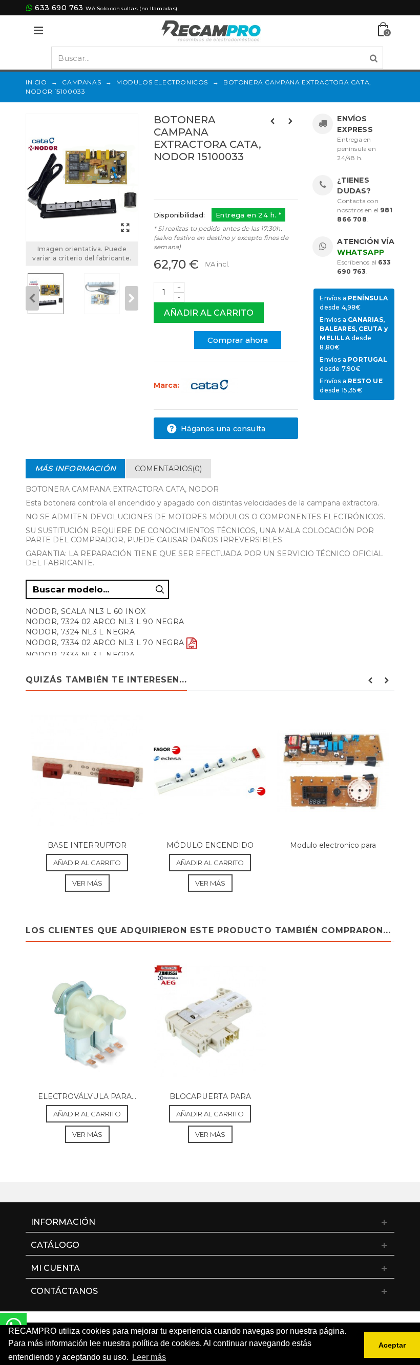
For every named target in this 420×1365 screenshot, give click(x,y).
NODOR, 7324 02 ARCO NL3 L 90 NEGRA (105, 621)
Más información (75, 468)
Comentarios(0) (168, 468)
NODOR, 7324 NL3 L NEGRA (80, 631)
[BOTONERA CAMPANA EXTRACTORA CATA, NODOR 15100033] (82, 177)
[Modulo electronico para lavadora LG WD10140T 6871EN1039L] (333, 771)
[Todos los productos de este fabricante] (209, 385)
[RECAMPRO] (211, 30)
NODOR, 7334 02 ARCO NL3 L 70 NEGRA (105, 642)
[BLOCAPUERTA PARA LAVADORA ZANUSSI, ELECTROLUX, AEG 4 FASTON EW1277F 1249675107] (210, 1021)
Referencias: (176, 178)
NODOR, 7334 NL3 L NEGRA (80, 654)
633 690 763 (59, 7)
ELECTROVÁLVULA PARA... (87, 1096)
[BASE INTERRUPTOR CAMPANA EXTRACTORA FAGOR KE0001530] (87, 771)
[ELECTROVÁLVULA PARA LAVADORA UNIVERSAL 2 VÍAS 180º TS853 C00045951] (87, 1021)
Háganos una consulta (222, 428)
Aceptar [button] (392, 1345)
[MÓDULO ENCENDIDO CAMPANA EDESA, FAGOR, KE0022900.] (210, 771)
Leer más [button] (149, 1357)
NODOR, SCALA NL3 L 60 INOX (85, 611)
